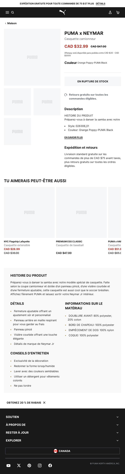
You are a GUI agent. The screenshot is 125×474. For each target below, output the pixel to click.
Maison (12, 23)
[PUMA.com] (62, 12)
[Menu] (7, 12)
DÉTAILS (100, 3)
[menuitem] (8, 465)
